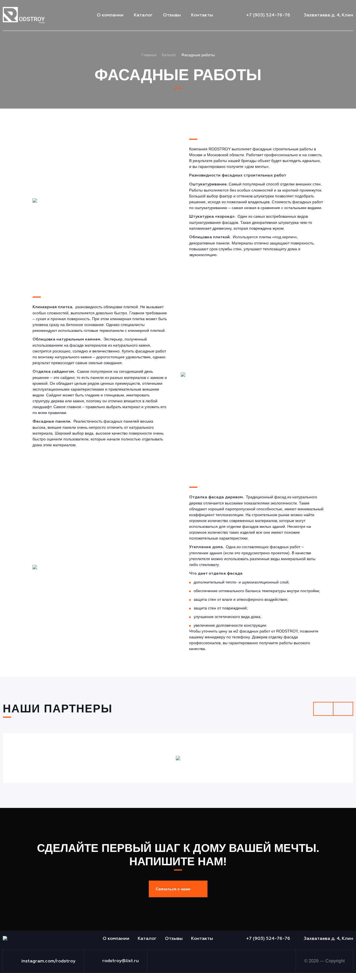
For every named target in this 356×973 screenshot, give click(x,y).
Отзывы (172, 15)
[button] (178, 889)
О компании (110, 15)
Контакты (202, 15)
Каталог (143, 15)
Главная (149, 55)
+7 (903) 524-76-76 (268, 15)
